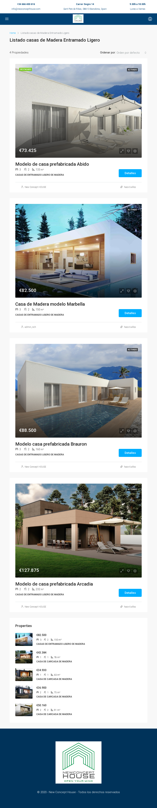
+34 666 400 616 (26, 4)
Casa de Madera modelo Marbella (50, 304)
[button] (131, 53)
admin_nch (30, 327)
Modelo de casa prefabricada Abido (52, 164)
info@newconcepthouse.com (25, 9)
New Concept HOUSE (35, 187)
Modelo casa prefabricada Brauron (51, 444)
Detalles (130, 173)
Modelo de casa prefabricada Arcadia (54, 584)
